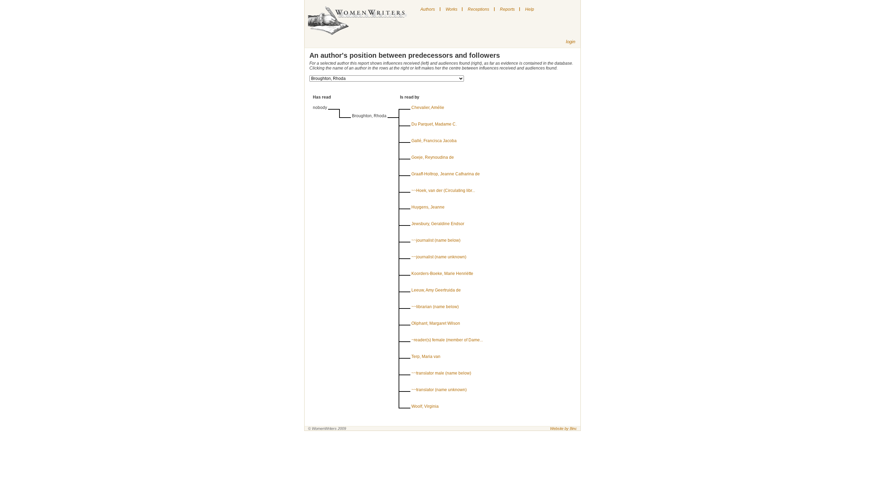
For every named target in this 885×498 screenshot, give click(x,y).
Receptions (478, 9)
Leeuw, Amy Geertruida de (436, 290)
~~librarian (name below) (435, 306)
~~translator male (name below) (441, 373)
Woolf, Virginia (425, 406)
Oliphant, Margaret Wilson (435, 323)
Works (451, 9)
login (570, 41)
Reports (507, 9)
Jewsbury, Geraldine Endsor (437, 223)
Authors (427, 9)
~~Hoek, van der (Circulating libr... (443, 190)
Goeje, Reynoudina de (432, 157)
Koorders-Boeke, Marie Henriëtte (442, 273)
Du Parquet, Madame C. (434, 124)
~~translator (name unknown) (439, 389)
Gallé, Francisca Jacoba (434, 140)
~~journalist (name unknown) (438, 257)
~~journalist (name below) (435, 240)
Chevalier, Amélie (427, 107)
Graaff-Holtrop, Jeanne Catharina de (445, 174)
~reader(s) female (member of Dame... (447, 340)
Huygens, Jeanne (428, 207)
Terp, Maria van (425, 356)
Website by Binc (563, 428)
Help (529, 9)
